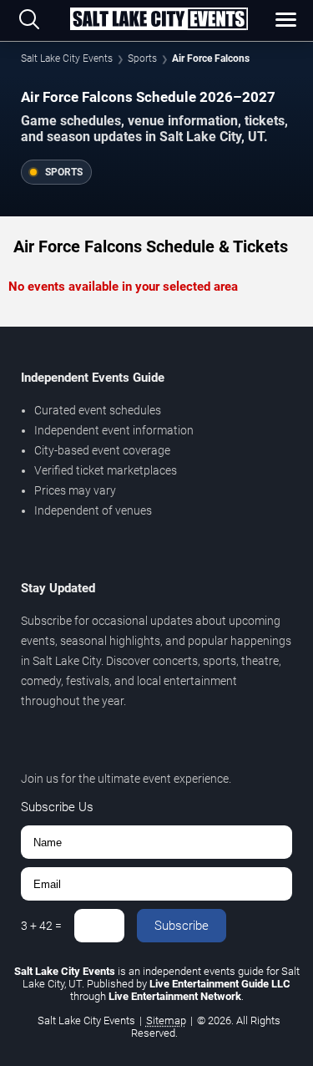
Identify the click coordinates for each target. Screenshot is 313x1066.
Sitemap (166, 1020)
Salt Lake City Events (67, 58)
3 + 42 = (41, 925)
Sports (142, 58)
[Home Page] (158, 20)
